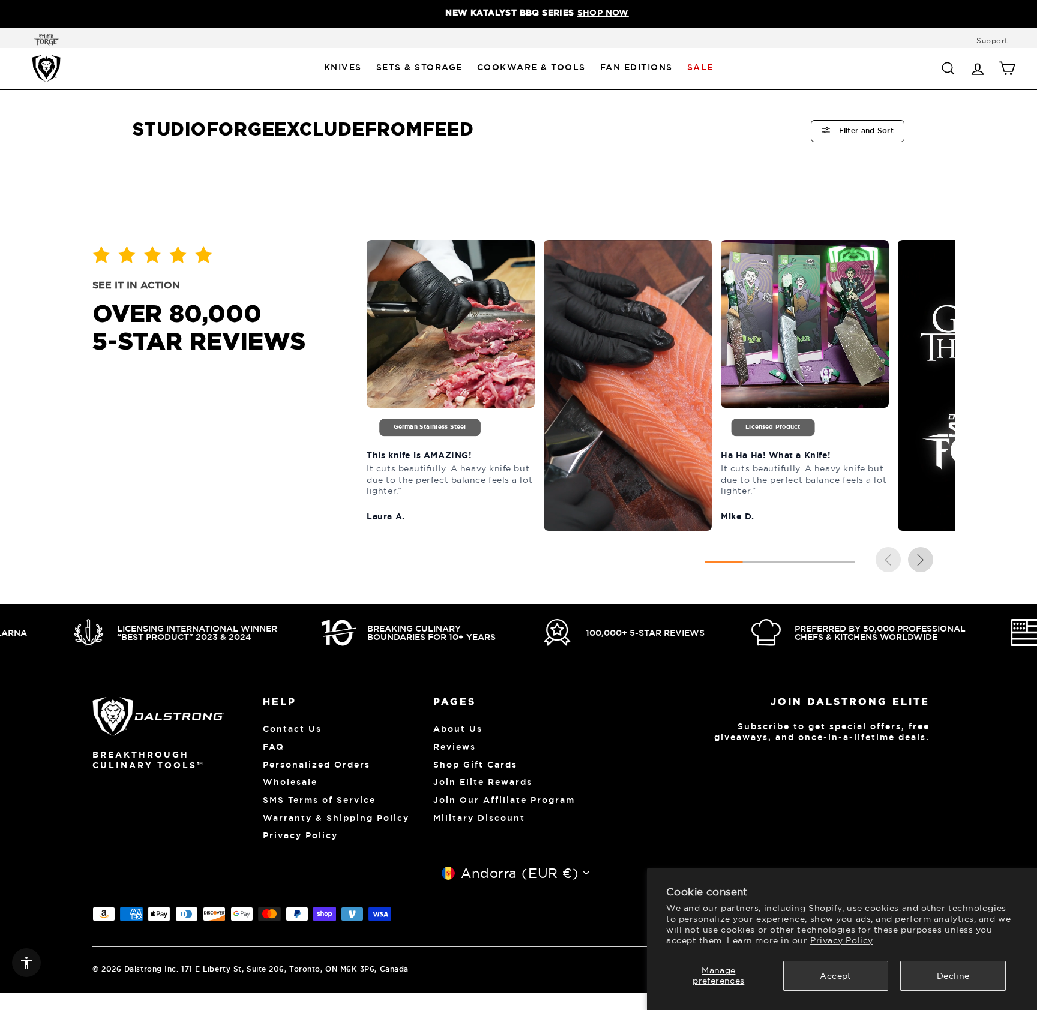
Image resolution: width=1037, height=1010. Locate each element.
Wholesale (290, 782)
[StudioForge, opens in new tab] (44, 39)
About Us (457, 728)
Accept (835, 975)
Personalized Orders (316, 764)
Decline (953, 975)
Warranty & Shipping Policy (336, 818)
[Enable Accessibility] (26, 962)
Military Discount (479, 818)
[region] (518, 13)
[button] (920, 561)
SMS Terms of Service (319, 800)
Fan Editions (636, 67)
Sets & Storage (419, 67)
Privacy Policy (841, 940)
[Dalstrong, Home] (46, 68)
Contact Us (292, 728)
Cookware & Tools (531, 67)
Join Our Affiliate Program (504, 800)
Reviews (454, 746)
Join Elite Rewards (482, 782)
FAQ (273, 746)
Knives (343, 67)
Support (992, 40)
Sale (700, 67)
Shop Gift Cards (475, 764)
